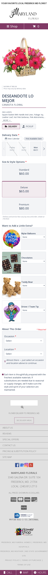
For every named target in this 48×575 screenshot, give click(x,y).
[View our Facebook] (17, 466)
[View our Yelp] (31, 466)
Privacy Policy (12, 560)
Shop (13, 26)
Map (25, 572)
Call (8, 572)
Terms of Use (24, 565)
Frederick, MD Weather (11, 551)
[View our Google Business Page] (22, 466)
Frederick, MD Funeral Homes (16, 542)
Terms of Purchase (31, 560)
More (5, 120)
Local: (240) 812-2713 (24, 486)
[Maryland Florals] (24, 19)
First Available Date (34, 138)
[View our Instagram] (26, 466)
